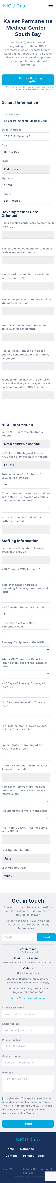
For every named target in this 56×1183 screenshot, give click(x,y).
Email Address (11, 1024)
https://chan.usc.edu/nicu (28, 998)
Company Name (11, 1056)
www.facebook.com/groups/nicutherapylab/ (27, 962)
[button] (28, 79)
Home (9, 1149)
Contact (11, 1155)
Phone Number (11, 1040)
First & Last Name (13, 1007)
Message (7, 1072)
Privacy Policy (34, 1155)
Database (27, 1149)
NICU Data (15, 6)
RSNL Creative (36, 1177)
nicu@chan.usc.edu (28, 952)
